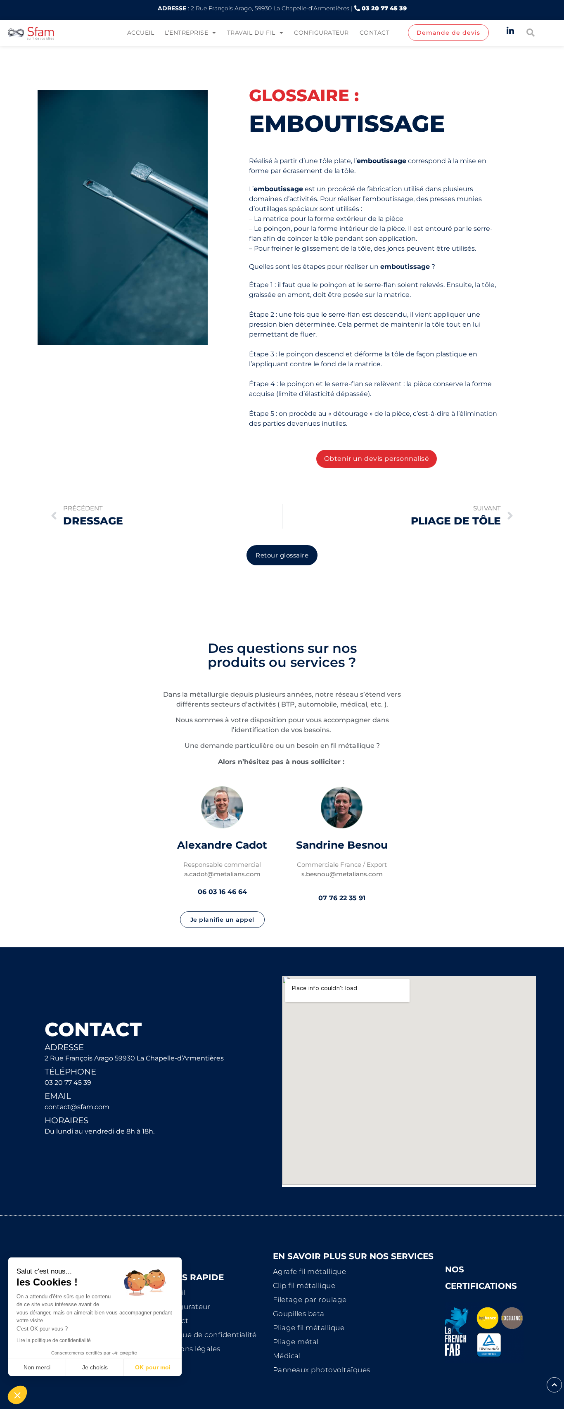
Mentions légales (189, 1349)
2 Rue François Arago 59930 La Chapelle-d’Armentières (134, 1058)
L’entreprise (186, 32)
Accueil (140, 32)
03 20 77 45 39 (68, 1082)
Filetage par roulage (310, 1299)
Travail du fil (251, 32)
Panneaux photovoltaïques (321, 1370)
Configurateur (321, 32)
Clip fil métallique (304, 1285)
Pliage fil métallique (309, 1328)
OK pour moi (153, 1367)
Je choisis (95, 1367)
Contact (375, 32)
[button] (17, 1395)
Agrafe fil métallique (309, 1271)
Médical (287, 1356)
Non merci (37, 1367)
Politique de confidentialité (208, 1335)
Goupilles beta (299, 1313)
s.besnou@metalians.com (342, 874)
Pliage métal (296, 1342)
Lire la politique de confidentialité (54, 1340)
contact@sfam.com (77, 1107)
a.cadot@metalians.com (222, 874)
